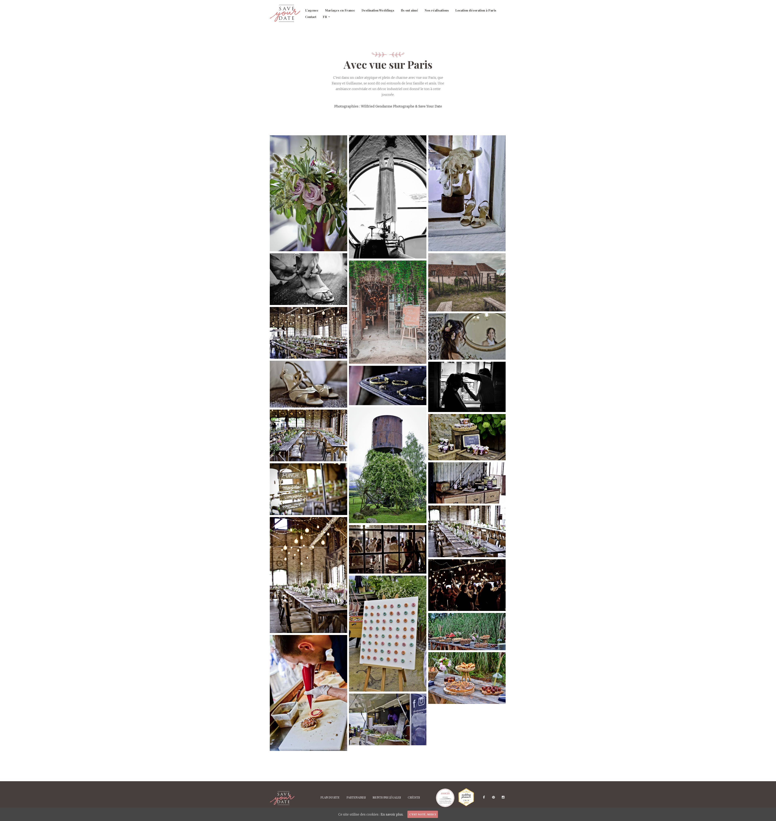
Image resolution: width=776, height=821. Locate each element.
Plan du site (330, 797)
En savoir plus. (392, 814)
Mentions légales (387, 797)
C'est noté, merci (422, 814)
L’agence (311, 10)
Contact (310, 17)
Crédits (414, 797)
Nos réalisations (437, 10)
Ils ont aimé (409, 10)
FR (325, 17)
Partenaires (356, 797)
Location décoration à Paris (475, 10)
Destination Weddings (378, 10)
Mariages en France (340, 10)
